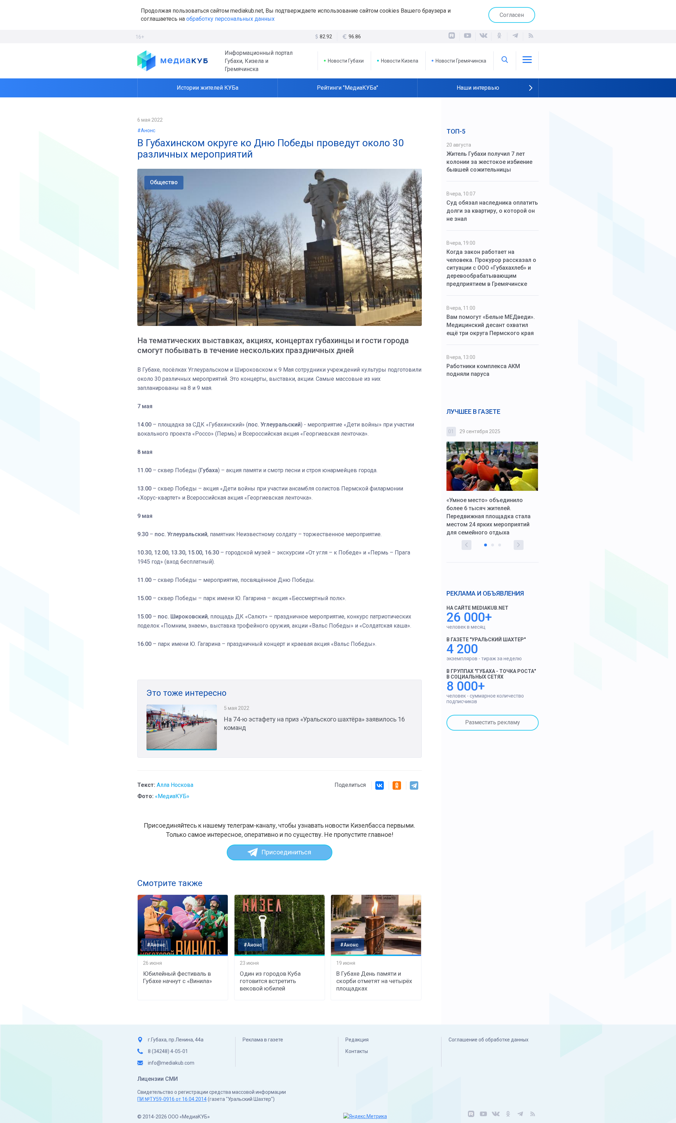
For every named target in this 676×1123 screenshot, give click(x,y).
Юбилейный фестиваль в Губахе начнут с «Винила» (177, 977)
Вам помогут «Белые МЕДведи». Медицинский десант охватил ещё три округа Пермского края (490, 325)
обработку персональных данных (230, 18)
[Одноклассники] (499, 36)
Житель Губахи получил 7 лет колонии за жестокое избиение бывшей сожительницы (489, 161)
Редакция (357, 1039)
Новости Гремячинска (461, 61)
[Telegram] (414, 785)
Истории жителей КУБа (207, 87)
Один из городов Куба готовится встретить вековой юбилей (270, 981)
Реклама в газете (263, 1039)
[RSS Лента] (531, 36)
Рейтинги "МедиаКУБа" (347, 87)
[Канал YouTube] (467, 36)
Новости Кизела (399, 61)
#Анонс (146, 130)
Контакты (356, 1051)
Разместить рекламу (492, 722)
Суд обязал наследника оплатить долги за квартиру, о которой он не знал (492, 210)
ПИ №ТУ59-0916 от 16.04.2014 (172, 1099)
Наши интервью (478, 87)
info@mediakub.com (171, 1063)
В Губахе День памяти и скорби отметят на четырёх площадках (374, 981)
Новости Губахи (346, 61)
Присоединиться (286, 852)
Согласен (512, 15)
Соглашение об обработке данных (488, 1039)
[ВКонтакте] (483, 36)
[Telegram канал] (515, 36)
